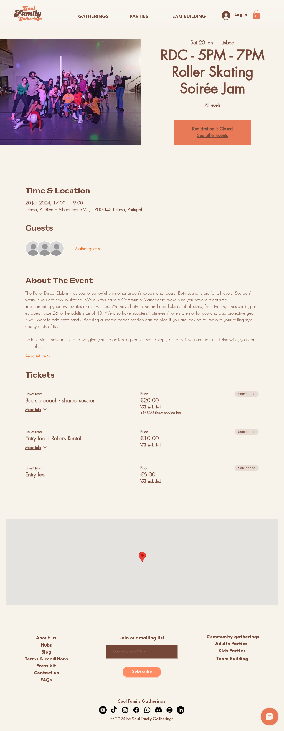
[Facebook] (136, 710)
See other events (212, 135)
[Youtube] (103, 710)
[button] (139, 14)
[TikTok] (114, 710)
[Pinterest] (169, 710)
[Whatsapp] (147, 710)
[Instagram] (125, 710)
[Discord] (158, 710)
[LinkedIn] (180, 710)
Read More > (37, 356)
